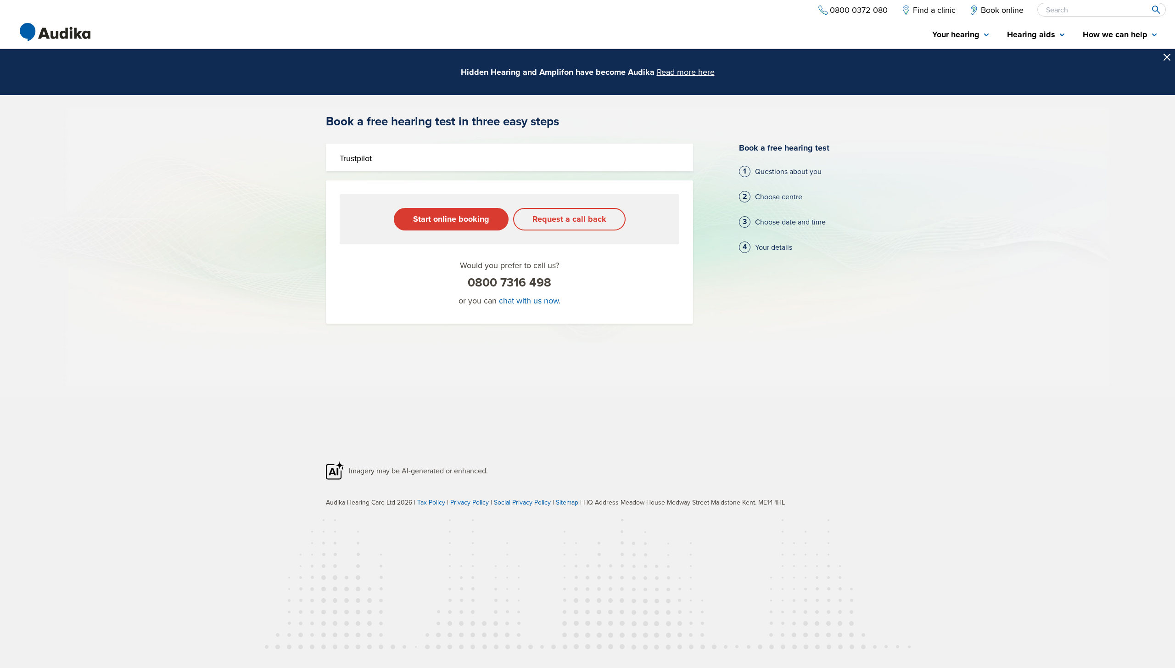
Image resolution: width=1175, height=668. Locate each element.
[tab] (960, 35)
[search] (1155, 9)
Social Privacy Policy (522, 502)
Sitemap (567, 502)
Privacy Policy (469, 502)
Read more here (686, 72)
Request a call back (569, 219)
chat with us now (529, 300)
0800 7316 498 (509, 282)
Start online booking (451, 219)
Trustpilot (356, 158)
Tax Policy (431, 502)
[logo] (55, 32)
